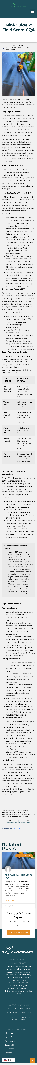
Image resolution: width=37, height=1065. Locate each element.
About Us (9, 1033)
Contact (8, 1053)
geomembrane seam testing (10, 814)
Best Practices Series (21, 48)
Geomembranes (11, 50)
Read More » (9, 900)
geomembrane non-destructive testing (14, 812)
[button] (32, 11)
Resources (9, 1049)
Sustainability (10, 1045)
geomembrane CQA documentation (16, 810)
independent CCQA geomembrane (17, 816)
